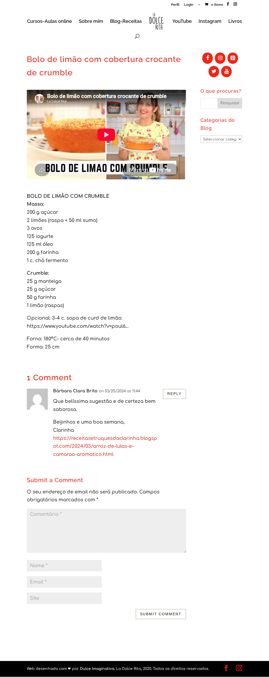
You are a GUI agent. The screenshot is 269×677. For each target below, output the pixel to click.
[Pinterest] (232, 58)
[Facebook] (207, 58)
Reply (174, 394)
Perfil (175, 5)
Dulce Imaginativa (97, 669)
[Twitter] (214, 71)
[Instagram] (220, 58)
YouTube (182, 21)
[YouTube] (226, 71)
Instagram (210, 21)
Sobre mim (91, 21)
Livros (235, 21)
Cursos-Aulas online (49, 21)
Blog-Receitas (126, 21)
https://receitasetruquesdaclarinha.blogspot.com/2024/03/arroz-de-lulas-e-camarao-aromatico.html (105, 446)
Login (188, 5)
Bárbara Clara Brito (75, 391)
